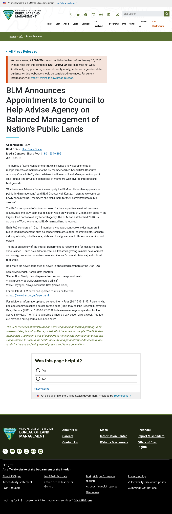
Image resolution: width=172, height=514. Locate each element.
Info (124, 24)
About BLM (70, 430)
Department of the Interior (53, 469)
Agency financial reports (101, 486)
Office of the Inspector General (58, 484)
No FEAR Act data (55, 476)
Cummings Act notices (142, 487)
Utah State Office (32, 149)
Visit (58, 24)
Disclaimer (92, 492)
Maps (104, 430)
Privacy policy (137, 476)
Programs (114, 24)
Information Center (113, 436)
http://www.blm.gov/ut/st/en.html (29, 295)
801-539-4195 (52, 153)
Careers (67, 436)
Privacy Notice (41, 388)
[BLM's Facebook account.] (85, 14)
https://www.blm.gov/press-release (52, 78)
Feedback (144, 430)
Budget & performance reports (100, 478)
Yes (44, 370)
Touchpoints (121, 395)
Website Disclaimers (114, 442)
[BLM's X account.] (70, 12)
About (66, 24)
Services (86, 24)
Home (50, 24)
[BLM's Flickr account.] (101, 12)
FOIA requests (11, 487)
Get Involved (98, 24)
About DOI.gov (12, 476)
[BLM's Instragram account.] (93, 14)
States (132, 24)
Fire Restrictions (158, 24)
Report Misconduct (151, 436)
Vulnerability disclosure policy (147, 482)
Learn (75, 24)
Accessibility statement (17, 482)
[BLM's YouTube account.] (78, 14)
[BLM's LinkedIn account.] (109, 14)
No (44, 378)
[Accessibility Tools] (117, 14)
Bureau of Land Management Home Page (22, 15)
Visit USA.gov (83, 500)
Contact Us (142, 24)
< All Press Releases (21, 51)
